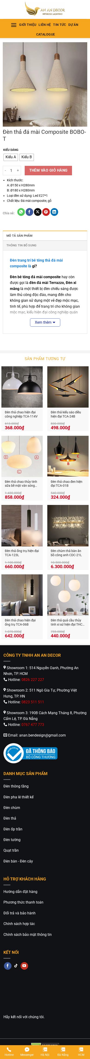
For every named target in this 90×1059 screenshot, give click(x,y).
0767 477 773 (32, 724)
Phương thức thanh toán (23, 902)
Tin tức (59, 25)
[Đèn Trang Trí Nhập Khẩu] (45, 9)
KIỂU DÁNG (10, 150)
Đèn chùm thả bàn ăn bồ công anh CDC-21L (66, 553)
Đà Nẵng (63, 1054)
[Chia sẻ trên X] (38, 212)
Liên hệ (45, 25)
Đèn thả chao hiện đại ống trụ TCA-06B (20, 622)
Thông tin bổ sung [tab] (21, 245)
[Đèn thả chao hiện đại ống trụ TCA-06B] (22, 595)
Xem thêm (43, 322)
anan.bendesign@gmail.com (42, 735)
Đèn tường (12, 840)
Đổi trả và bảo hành (19, 913)
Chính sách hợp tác (19, 924)
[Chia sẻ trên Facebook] (29, 212)
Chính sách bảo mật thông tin (27, 934)
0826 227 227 (32, 679)
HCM (81, 1054)
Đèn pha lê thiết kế (18, 797)
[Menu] (14, 25)
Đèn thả (9, 818)
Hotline (9, 1054)
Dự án (73, 25)
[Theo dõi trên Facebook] (8, 966)
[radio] (11, 157)
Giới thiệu (27, 25)
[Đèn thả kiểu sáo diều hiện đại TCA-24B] (68, 387)
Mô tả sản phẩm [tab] (19, 235)
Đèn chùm (11, 807)
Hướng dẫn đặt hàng (20, 891)
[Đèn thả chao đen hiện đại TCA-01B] (68, 456)
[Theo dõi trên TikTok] (16, 966)
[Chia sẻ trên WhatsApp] (21, 212)
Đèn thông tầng (16, 786)
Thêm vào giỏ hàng (48, 170)
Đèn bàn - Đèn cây (18, 861)
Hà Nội (45, 1054)
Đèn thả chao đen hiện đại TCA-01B (66, 484)
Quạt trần (11, 850)
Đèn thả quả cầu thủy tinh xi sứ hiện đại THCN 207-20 (68, 622)
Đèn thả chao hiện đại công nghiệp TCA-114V (21, 414)
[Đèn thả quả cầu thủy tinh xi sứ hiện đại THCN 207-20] (68, 595)
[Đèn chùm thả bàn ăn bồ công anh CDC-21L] (68, 525)
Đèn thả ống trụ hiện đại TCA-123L (22, 553)
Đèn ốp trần (12, 829)
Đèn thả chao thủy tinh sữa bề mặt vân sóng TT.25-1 (21, 484)
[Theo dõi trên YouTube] (24, 966)
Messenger (27, 1054)
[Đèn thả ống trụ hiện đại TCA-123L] (22, 525)
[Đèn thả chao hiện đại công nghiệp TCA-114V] (22, 387)
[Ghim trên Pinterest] (46, 212)
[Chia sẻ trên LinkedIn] (54, 212)
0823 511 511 (32, 702)
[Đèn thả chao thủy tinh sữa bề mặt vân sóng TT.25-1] (22, 456)
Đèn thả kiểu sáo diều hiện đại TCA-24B (66, 414)
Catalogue (45, 34)
